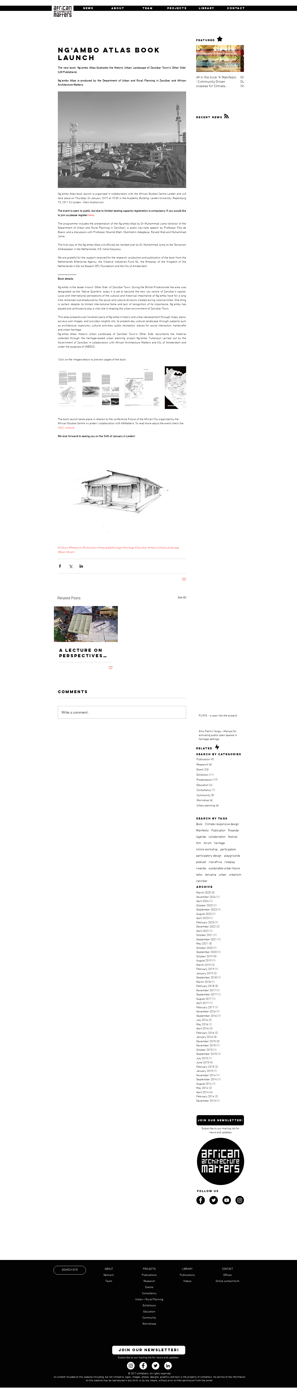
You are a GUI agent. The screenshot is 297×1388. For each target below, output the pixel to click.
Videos (187, 1281)
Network (108, 1275)
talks (199, 875)
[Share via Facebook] (60, 566)
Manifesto (202, 830)
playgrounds (232, 856)
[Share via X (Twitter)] (70, 566)
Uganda (201, 837)
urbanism (235, 875)
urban (222, 875)
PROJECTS (149, 1269)
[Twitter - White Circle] (155, 1365)
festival (232, 837)
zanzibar (201, 881)
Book (199, 824)
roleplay (229, 862)
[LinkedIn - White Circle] (168, 1365)
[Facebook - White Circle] (143, 1365)
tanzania (210, 875)
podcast (201, 862)
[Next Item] (237, 58)
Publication (218, 830)
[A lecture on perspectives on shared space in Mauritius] (86, 624)
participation (228, 849)
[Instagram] (131, 1365)
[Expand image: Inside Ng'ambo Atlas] (79, 387)
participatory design (209, 856)
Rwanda (233, 830)
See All (182, 597)
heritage (219, 843)
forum (208, 843)
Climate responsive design (222, 824)
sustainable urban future (224, 868)
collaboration (217, 837)
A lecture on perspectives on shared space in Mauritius (81, 652)
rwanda (201, 868)
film (198, 843)
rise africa (215, 862)
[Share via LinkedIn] (81, 566)
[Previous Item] (203, 58)
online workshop (207, 849)
